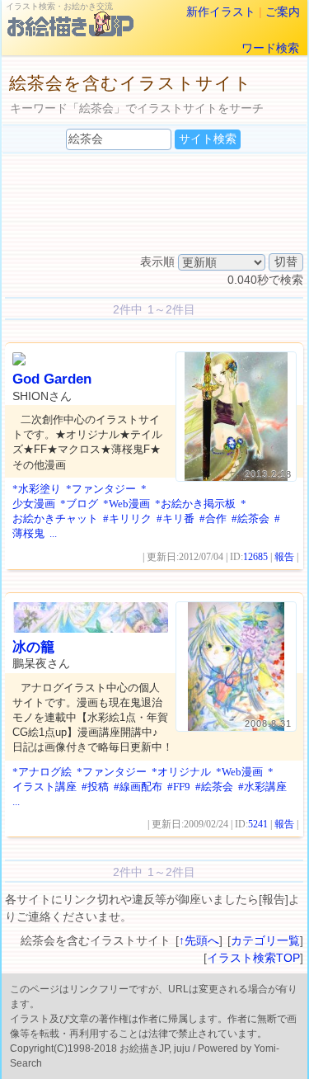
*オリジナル (181, 772)
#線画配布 (138, 786)
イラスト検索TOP (253, 957)
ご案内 (282, 11)
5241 (258, 824)
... (53, 533)
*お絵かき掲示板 (195, 503)
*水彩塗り (36, 489)
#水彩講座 (262, 786)
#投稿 (95, 786)
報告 (284, 557)
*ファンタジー (101, 489)
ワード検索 (270, 47)
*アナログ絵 (42, 772)
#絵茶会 (250, 518)
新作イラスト (220, 11)
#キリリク (127, 518)
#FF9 (178, 786)
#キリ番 (175, 518)
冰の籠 (33, 647)
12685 (255, 557)
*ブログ (79, 503)
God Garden (51, 379)
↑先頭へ (199, 940)
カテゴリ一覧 (265, 940)
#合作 (213, 518)
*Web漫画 (126, 503)
